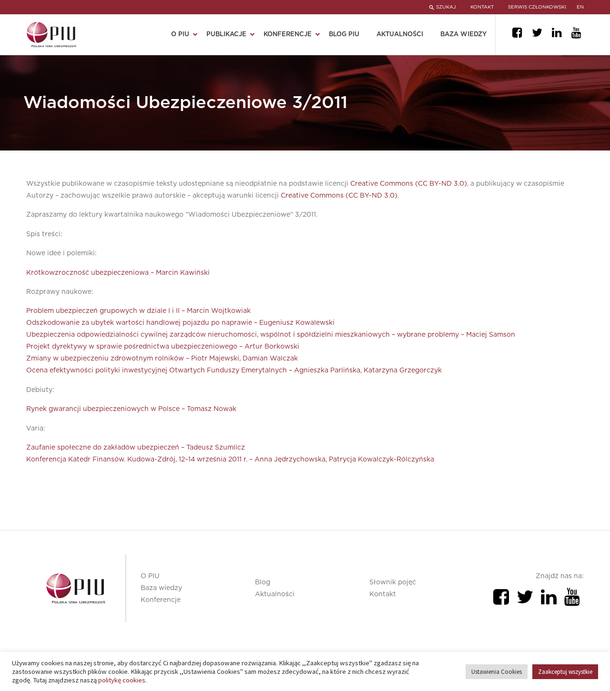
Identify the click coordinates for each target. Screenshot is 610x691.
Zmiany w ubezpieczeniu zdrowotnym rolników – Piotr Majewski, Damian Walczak (162, 358)
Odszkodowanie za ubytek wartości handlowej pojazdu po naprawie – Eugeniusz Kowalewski (180, 323)
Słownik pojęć (392, 582)
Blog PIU (344, 34)
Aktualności (399, 34)
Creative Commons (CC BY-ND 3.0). (340, 195)
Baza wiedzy (463, 34)
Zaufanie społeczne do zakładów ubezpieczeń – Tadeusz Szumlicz (135, 447)
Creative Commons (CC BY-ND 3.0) (408, 183)
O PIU (150, 576)
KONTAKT (482, 7)
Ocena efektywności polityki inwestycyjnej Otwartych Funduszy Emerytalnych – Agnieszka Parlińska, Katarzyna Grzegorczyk (234, 370)
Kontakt (382, 594)
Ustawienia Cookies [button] (496, 672)
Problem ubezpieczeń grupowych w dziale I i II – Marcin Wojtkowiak (138, 311)
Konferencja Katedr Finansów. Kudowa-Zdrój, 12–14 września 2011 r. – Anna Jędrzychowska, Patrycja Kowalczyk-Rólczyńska (230, 459)
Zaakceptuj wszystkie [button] (565, 672)
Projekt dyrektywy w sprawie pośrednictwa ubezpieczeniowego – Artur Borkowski (162, 346)
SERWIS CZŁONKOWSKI (537, 7)
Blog (262, 582)
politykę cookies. (122, 680)
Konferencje (161, 600)
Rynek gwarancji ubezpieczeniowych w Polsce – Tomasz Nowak (131, 409)
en (580, 7)
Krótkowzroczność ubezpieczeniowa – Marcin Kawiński (118, 273)
